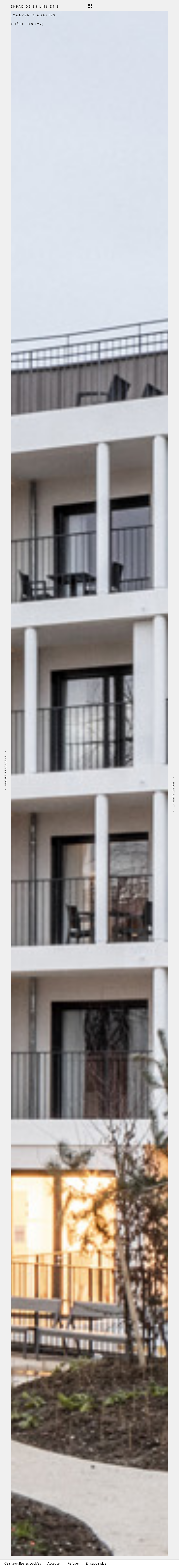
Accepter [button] (54, 1563)
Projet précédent (5, 770)
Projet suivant (173, 794)
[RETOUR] (89, 5)
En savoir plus (96, 1563)
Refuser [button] (73, 1563)
